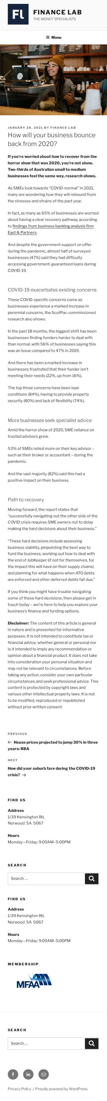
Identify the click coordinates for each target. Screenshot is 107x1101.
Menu (56, 37)
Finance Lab (57, 12)
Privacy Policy (19, 1089)
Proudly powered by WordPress (61, 1089)
